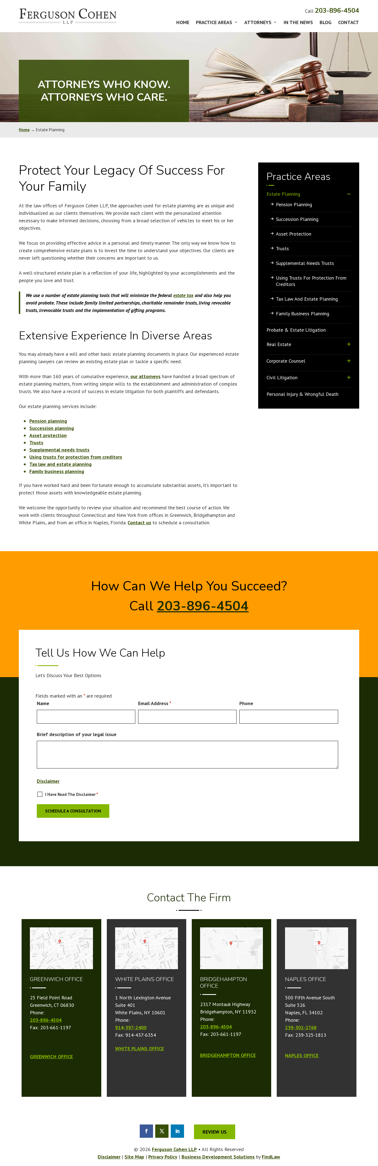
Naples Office (302, 1055)
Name (43, 703)
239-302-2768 (301, 1027)
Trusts (36, 442)
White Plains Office (139, 1048)
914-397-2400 (130, 1027)
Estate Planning (283, 194)
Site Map (134, 1157)
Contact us (139, 522)
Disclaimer (48, 781)
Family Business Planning (302, 313)
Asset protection (48, 435)
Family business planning (56, 471)
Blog (326, 22)
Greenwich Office (51, 1056)
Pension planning (48, 421)
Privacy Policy (162, 1157)
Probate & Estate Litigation (296, 330)
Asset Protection (293, 234)
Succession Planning (297, 219)
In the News (298, 22)
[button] (372, 1156)
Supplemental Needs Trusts (305, 263)
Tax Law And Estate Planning (307, 299)
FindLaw (271, 1157)
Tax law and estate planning (60, 464)
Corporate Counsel (285, 361)
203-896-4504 (337, 10)
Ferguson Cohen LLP (174, 1149)
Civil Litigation (281, 377)
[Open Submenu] (349, 194)
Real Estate (278, 344)
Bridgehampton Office (228, 1055)
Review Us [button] (215, 1132)
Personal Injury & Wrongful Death (302, 394)
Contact (348, 22)
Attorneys (257, 22)
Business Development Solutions (218, 1157)
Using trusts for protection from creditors (75, 457)
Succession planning (51, 428)
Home (182, 22)
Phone (246, 703)
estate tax (183, 295)
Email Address (154, 703)
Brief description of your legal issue (76, 734)
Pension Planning (294, 204)
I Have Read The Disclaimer (71, 794)
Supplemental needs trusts (59, 450)
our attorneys (145, 376)
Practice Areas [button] (214, 22)
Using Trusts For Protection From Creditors (311, 281)
